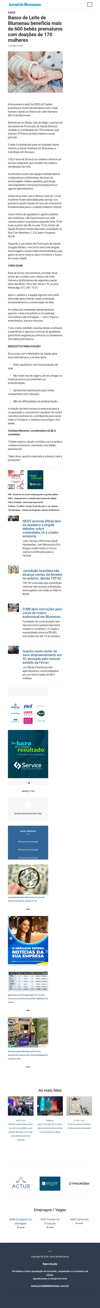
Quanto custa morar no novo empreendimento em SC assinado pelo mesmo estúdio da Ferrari (42, 656)
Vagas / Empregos (28, 831)
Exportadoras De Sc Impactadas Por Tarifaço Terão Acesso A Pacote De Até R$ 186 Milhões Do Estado (28, 998)
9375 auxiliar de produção (28, 858)
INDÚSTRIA (20, 1121)
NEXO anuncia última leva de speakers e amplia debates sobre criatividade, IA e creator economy (42, 528)
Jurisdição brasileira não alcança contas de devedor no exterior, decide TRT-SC (43, 574)
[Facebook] (26, 692)
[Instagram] (31, 692)
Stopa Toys (79, 1121)
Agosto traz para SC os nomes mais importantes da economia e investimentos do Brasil (50, 1128)
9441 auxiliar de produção (28, 850)
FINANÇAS (50, 1121)
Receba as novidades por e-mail (28, 814)
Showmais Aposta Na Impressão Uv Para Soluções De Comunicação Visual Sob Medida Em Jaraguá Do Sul (28, 1055)
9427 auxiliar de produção (28, 842)
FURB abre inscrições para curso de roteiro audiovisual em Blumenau (42, 613)
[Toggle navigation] (89, 4)
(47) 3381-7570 (28, 287)
